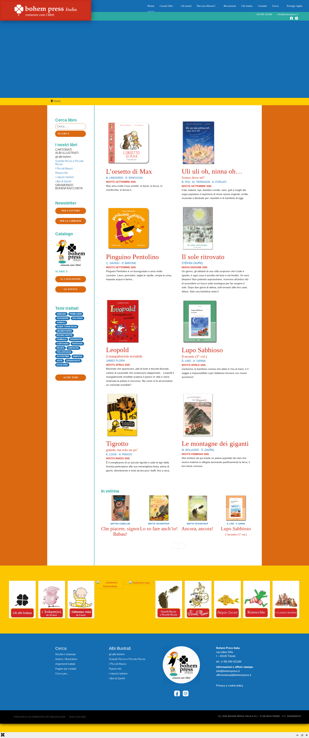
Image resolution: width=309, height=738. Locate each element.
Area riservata (77, 716)
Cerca (275, 5)
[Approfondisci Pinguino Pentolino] (128, 227)
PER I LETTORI (71, 211)
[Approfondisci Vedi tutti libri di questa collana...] (110, 584)
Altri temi (70, 377)
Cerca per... (62, 673)
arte (60, 360)
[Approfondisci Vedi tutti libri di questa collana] (22, 599)
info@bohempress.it (228, 671)
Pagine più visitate (65, 668)
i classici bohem (64, 177)
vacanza (77, 318)
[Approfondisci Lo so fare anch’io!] (158, 508)
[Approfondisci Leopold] (122, 321)
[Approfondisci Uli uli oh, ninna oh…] (198, 142)
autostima (63, 356)
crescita (73, 348)
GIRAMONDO (64, 185)
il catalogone (71, 279)
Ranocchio (61, 172)
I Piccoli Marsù (64, 168)
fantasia (77, 343)
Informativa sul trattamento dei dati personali (39, 716)
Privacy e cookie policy (229, 685)
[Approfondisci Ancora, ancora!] (197, 508)
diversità (76, 339)
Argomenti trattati (65, 663)
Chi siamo (247, 5)
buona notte (64, 335)
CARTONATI (63, 149)
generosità (73, 360)
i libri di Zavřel (63, 181)
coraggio (62, 343)
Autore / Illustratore (66, 659)
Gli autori (186, 5)
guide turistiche (67, 326)
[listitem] (120, 516)
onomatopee (64, 331)
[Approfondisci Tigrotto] (122, 414)
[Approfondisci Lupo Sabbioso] (200, 321)
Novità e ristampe (65, 654)
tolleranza (64, 352)
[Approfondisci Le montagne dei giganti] (198, 414)
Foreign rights (294, 5)
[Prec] (174, 546)
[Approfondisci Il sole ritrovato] (198, 227)
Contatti (262, 5)
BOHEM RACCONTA (69, 188)
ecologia (62, 365)
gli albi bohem (63, 156)
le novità (71, 289)
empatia (77, 356)
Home (151, 5)
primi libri (76, 314)
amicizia (61, 314)
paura (60, 348)
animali (61, 322)
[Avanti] (181, 546)
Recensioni (230, 5)
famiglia (62, 339)
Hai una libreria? (206, 5)
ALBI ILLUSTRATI (67, 152)
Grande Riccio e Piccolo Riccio (69, 162)
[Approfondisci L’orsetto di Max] (128, 142)
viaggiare (63, 318)
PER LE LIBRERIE (71, 221)
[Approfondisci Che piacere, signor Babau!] (120, 508)
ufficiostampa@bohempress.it (233, 674)
